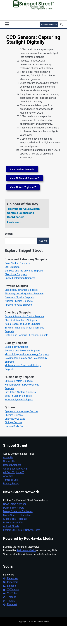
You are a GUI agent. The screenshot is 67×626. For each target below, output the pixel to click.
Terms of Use (10, 479)
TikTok (11, 600)
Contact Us (9, 461)
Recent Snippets (12, 464)
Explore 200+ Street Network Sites (21, 530)
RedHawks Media (26, 550)
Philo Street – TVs (13, 522)
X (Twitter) (13, 589)
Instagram (12, 582)
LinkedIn (12, 585)
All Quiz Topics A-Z (13, 472)
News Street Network (14, 504)
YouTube (12, 593)
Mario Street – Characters (17, 515)
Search (9, 233)
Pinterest (12, 604)
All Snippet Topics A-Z (15, 468)
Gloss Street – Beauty (15, 518)
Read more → (14, 222)
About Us (8, 457)
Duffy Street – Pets (13, 507)
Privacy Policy (11, 483)
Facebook (12, 578)
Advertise (8, 476)
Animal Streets (11, 526)
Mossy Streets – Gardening (18, 511)
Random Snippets (49, 24)
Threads (11, 596)
